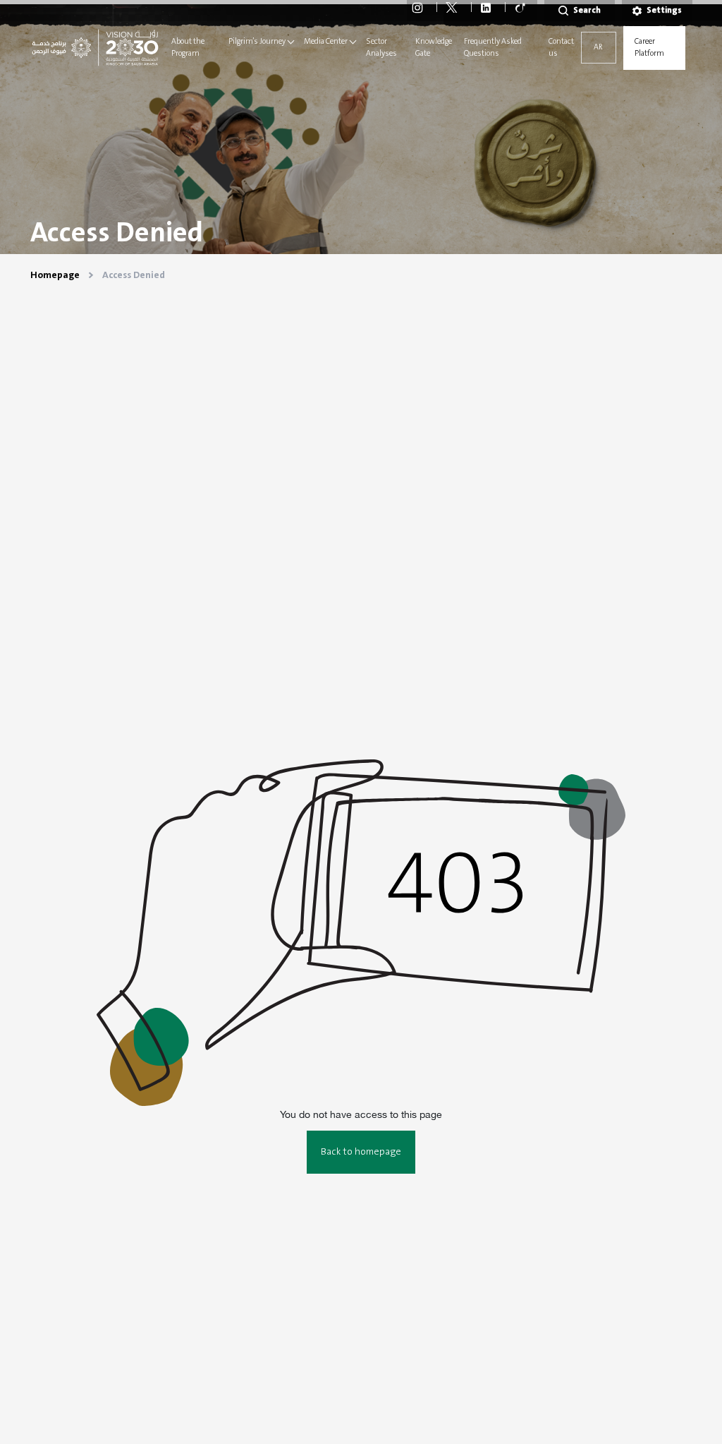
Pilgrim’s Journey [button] (257, 41)
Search (587, 10)
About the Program (187, 47)
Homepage (55, 275)
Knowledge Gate (433, 47)
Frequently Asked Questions (493, 47)
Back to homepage (361, 1152)
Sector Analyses (381, 47)
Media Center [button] (326, 41)
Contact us (561, 47)
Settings (664, 10)
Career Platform (649, 47)
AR (598, 47)
